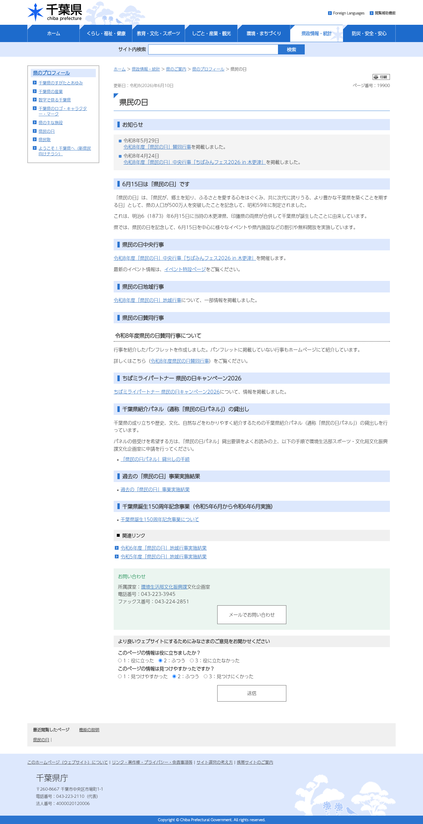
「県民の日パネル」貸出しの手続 (155, 459)
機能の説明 (89, 729)
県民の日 (47, 131)
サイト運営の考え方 (215, 762)
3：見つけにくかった (231, 676)
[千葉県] (54, 12)
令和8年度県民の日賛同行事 (179, 360)
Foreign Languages (349, 13)
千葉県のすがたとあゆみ (61, 83)
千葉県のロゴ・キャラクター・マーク (63, 111)
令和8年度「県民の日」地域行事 (147, 300)
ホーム (53, 33)
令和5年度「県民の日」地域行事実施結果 (164, 556)
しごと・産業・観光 (211, 33)
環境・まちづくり (264, 33)
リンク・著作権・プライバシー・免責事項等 (152, 762)
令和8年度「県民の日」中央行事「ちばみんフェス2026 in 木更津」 (194, 162)
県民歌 (45, 139)
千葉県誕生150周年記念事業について (160, 519)
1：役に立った (138, 660)
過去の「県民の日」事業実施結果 (155, 489)
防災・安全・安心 (369, 33)
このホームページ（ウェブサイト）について (67, 762)
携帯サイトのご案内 (255, 762)
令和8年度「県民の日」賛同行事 (157, 146)
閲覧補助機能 (385, 13)
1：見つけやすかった (145, 676)
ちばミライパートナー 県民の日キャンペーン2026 (167, 391)
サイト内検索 (132, 49)
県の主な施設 (51, 122)
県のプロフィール (51, 72)
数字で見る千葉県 (55, 100)
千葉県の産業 (51, 91)
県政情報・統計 (317, 33)
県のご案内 (176, 69)
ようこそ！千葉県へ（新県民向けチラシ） (65, 151)
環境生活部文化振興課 (164, 586)
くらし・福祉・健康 (106, 33)
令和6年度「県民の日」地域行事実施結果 (164, 547)
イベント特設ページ (185, 269)
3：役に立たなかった (217, 660)
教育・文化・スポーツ (158, 33)
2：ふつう (174, 660)
